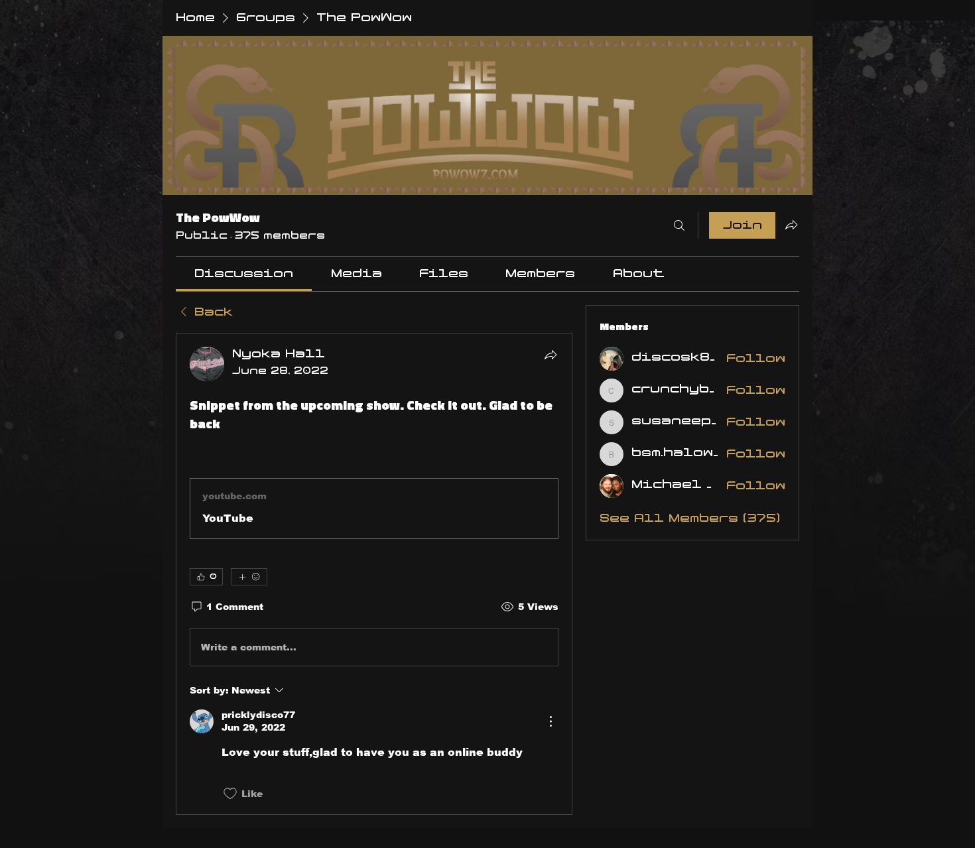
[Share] (550, 355)
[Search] (679, 225)
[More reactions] (249, 576)
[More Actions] (550, 721)
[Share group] (791, 225)
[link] (243, 273)
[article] (374, 573)
